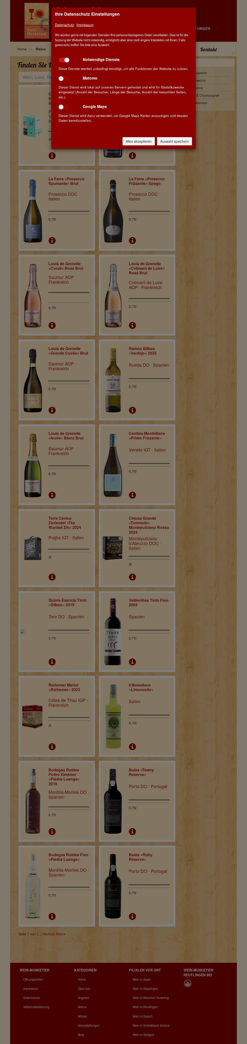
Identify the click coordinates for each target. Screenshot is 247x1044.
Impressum (85, 24)
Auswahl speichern (174, 141)
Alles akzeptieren (139, 141)
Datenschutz (64, 24)
